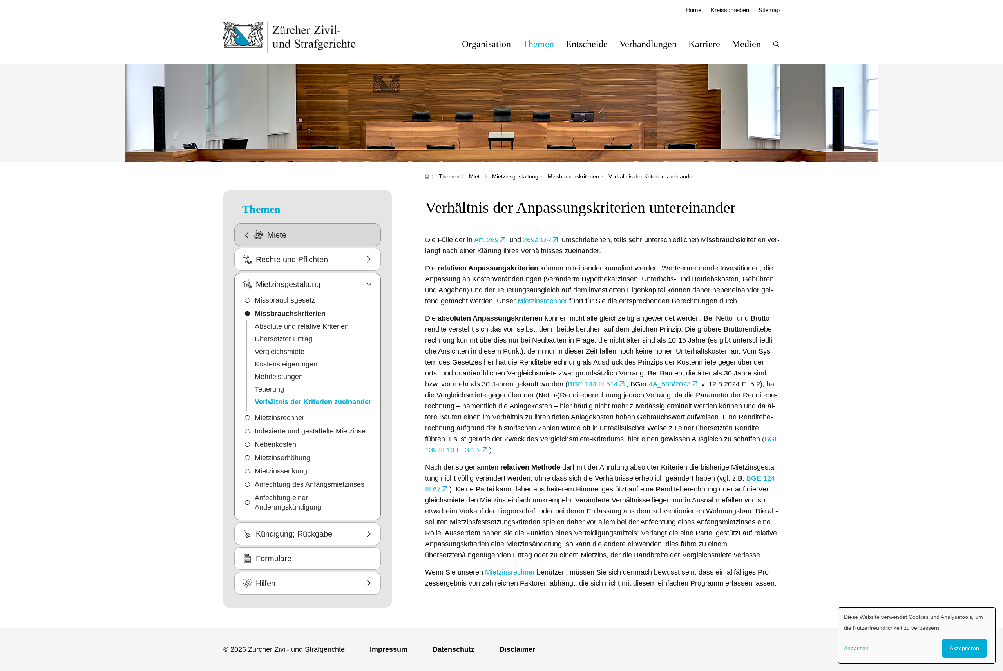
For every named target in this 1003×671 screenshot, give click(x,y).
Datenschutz (453, 649)
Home (693, 10)
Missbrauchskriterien (573, 176)
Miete (476, 176)
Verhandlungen (648, 44)
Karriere (704, 44)
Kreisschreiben (730, 10)
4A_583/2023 (670, 384)
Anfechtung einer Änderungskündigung (288, 502)
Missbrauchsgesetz (285, 300)
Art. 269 (486, 240)
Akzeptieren (964, 648)
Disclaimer (517, 649)
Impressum (388, 649)
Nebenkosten (275, 444)
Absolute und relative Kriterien (302, 326)
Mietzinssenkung (281, 471)
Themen (538, 44)
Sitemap (769, 10)
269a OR (537, 240)
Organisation (486, 44)
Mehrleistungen (279, 377)
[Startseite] (427, 176)
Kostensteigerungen (286, 364)
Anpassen (856, 648)
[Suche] (776, 44)
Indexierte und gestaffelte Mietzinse (310, 431)
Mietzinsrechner (279, 418)
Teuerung (269, 389)
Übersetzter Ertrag (283, 339)
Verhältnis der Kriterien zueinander (651, 176)
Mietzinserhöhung (282, 458)
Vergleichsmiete (279, 351)
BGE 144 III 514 (593, 384)
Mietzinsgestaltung (515, 176)
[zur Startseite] (297, 37)
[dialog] (916, 635)
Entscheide (587, 44)
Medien (746, 44)
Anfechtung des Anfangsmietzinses (309, 484)
